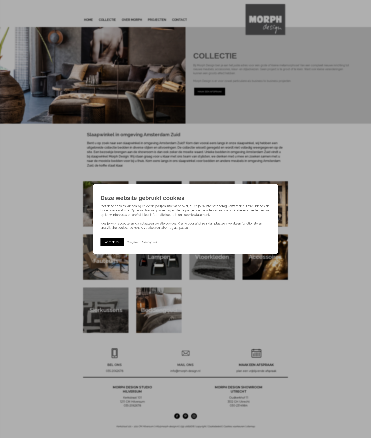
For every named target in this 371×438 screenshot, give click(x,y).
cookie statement (196, 215)
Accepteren (112, 242)
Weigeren (133, 242)
